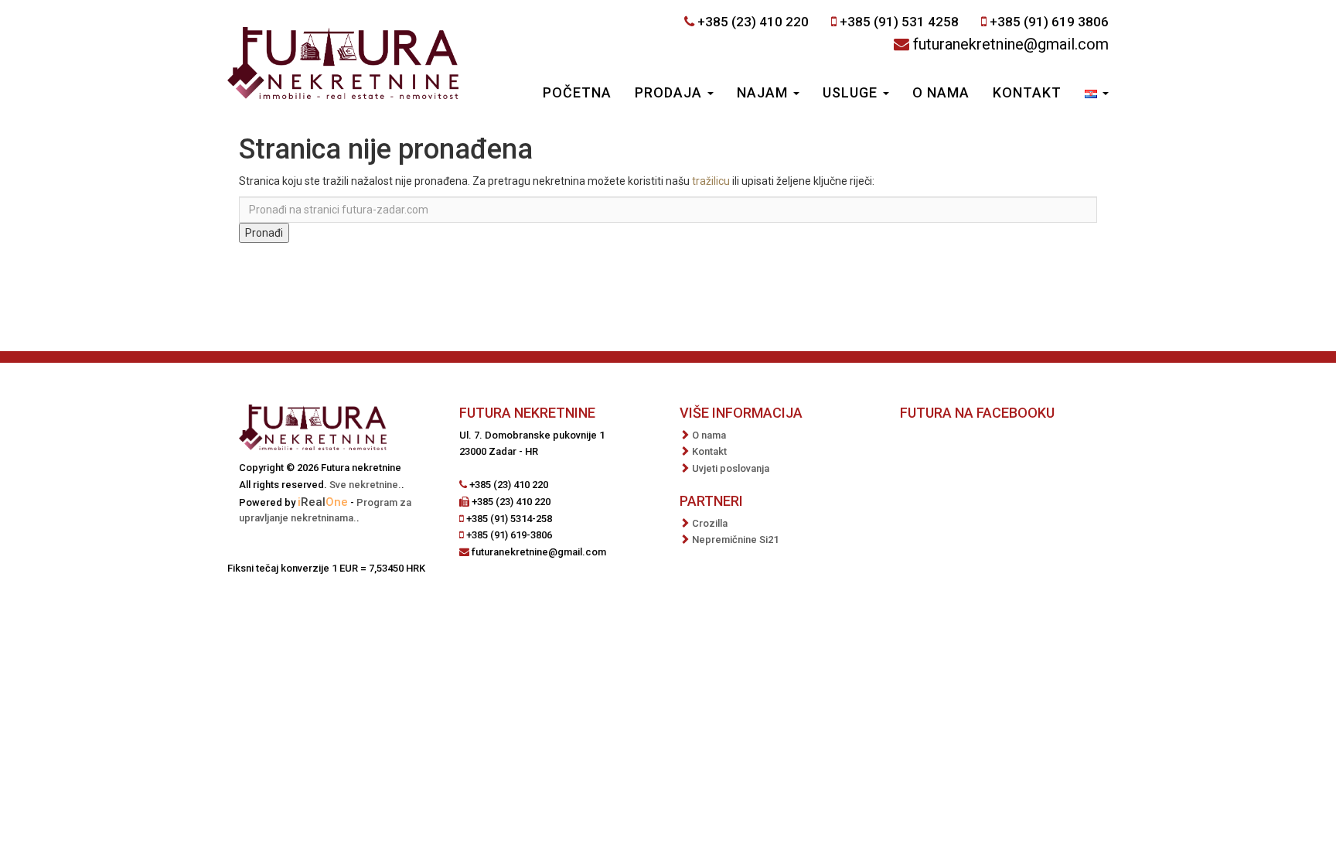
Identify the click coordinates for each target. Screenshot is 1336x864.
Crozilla (710, 523)
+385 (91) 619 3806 (1049, 21)
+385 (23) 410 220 (753, 21)
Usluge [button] (852, 92)
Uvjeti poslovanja (730, 468)
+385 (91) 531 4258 (899, 21)
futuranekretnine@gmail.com (1011, 44)
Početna (577, 92)
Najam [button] (764, 92)
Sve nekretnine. (365, 484)
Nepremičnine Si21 (735, 539)
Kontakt (1027, 92)
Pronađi (264, 233)
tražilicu (711, 181)
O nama (941, 92)
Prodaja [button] (670, 92)
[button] (1096, 94)
